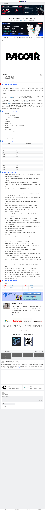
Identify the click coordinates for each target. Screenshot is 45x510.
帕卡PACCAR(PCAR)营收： (9, 78)
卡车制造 (38, 353)
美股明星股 (6, 3)
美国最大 (15, 39)
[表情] (39, 401)
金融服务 (11, 97)
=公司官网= (11, 289)
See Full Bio (22, 312)
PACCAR (16, 356)
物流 (32, 274)
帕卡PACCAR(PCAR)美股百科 (9, 76)
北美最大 (28, 243)
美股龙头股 (6, 353)
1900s (6, 358)
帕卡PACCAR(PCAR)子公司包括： (10, 77)
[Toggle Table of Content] (40, 75)
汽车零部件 (16, 232)
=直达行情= (11, 285)
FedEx (22, 272)
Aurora (17, 272)
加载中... (3, 381)
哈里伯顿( (15, 101)
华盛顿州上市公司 (39, 356)
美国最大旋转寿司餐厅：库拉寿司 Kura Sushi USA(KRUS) (37, 327)
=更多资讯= (31, 289)
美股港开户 (17, 509)
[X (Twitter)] (12, 314)
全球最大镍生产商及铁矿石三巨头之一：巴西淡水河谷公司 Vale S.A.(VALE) (7, 327)
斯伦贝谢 (10, 103)
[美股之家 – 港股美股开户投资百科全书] (22, 1)
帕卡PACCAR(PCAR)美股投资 (9, 81)
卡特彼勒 (16, 239)
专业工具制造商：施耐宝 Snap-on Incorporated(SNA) (17, 327)
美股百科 (8, 361)
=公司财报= (31, 285)
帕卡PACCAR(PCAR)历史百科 (10, 79)
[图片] (41, 401)
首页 (2, 3)
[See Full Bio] (26, 312)
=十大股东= (31, 287)
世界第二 (27, 356)
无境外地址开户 (28, 509)
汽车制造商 (25, 20)
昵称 (3, 403)
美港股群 (39, 509)
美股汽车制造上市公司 (17, 353)
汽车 (33, 226)
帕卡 (6, 356)
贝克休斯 (26, 101)
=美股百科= (11, 287)
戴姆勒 (37, 39)
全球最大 (25, 274)
